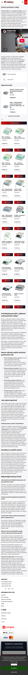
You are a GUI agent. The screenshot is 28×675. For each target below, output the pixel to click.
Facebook (5, 589)
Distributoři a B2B (5, 613)
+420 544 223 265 (6, 584)
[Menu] (2, 2)
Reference (4, 619)
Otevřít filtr (14, 123)
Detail (8, 150)
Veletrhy (3, 616)
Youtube (12, 589)
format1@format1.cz (6, 581)
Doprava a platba (6, 599)
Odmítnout (14, 672)
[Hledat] (22, 2)
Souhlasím (14, 668)
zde (17, 661)
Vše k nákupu (4, 597)
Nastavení (14, 664)
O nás (2, 622)
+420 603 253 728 (6, 586)
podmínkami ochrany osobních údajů (14, 647)
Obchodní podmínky (6, 601)
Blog (2, 606)
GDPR (2, 603)
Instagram (9, 589)
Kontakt (3, 595)
